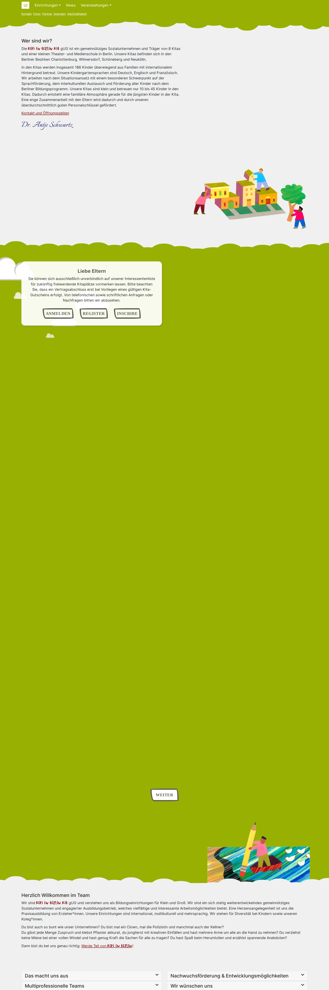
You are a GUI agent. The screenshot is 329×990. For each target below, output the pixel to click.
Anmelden (58, 313)
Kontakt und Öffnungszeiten (45, 113)
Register (94, 313)
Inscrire (127, 313)
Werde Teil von (106, 946)
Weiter (164, 795)
